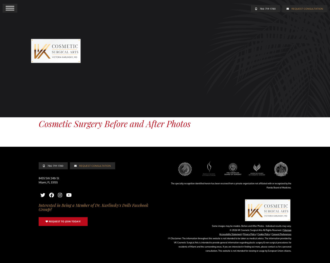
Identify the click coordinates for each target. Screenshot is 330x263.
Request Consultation (95, 165)
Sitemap (287, 230)
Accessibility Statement (230, 234)
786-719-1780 (55, 165)
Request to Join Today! (64, 221)
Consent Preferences (281, 234)
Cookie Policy (263, 234)
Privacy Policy (249, 234)
